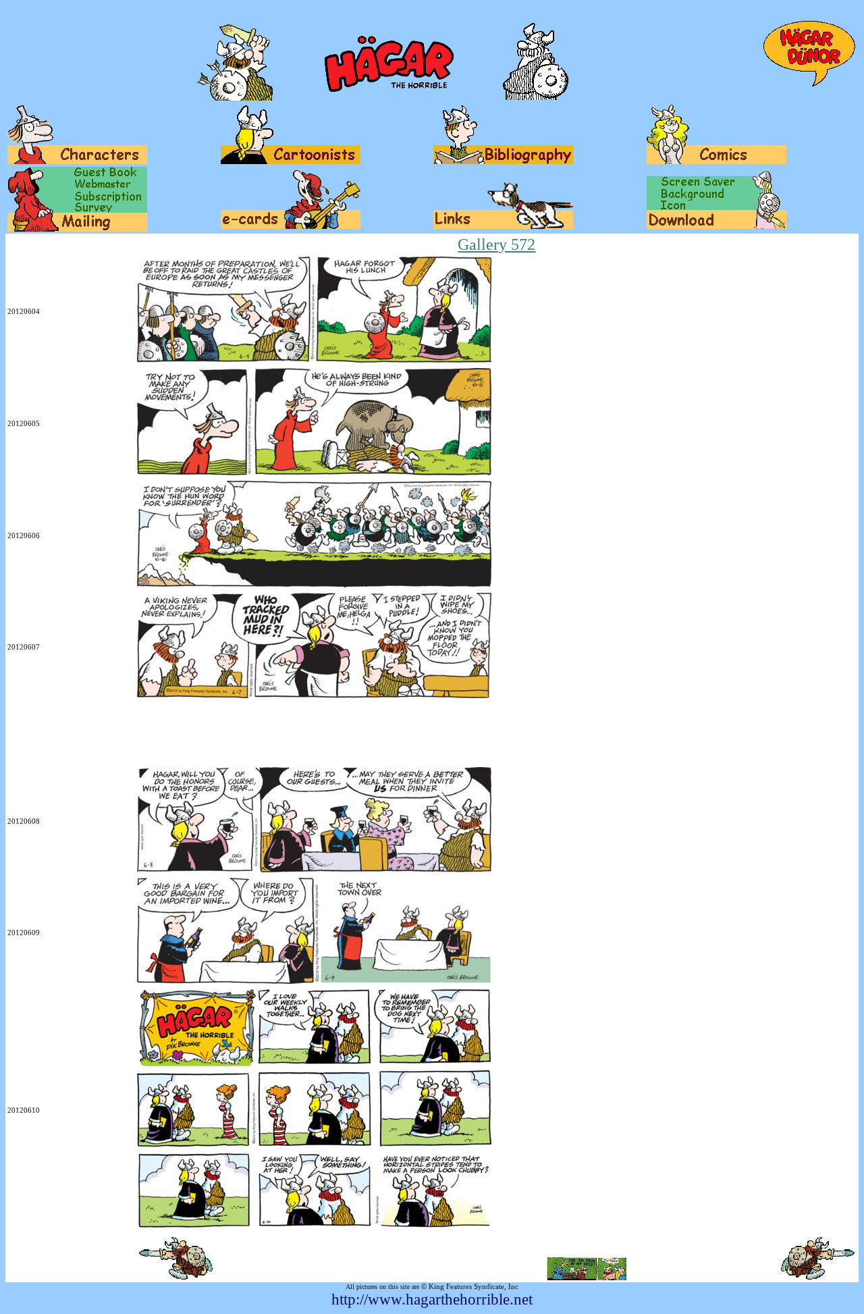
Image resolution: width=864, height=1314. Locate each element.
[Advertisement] (253, 734)
